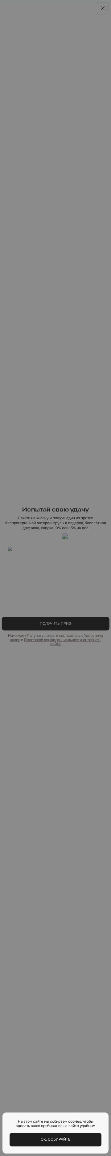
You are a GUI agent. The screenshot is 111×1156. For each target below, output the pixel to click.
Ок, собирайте (55, 1139)
